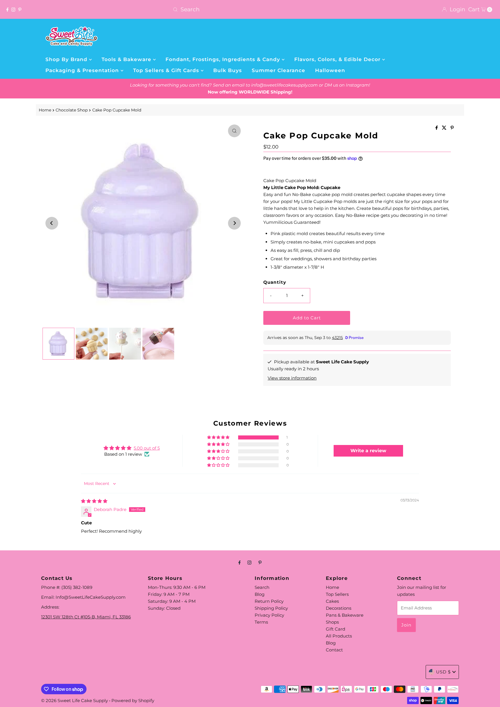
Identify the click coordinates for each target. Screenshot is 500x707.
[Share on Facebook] (437, 128)
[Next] (234, 223)
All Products (339, 636)
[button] (218, 437)
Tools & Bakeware (127, 59)
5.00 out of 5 (147, 448)
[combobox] (250, 9)
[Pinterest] (19, 10)
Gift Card (335, 629)
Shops (332, 622)
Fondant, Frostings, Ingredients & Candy (224, 59)
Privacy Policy (269, 615)
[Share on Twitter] (445, 128)
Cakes (332, 601)
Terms (261, 622)
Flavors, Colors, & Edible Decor (338, 59)
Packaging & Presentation (83, 70)
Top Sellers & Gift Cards (167, 70)
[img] (94, 501)
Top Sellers (337, 594)
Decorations (338, 608)
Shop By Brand (67, 59)
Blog (259, 594)
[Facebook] (7, 10)
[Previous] (51, 223)
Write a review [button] (368, 450)
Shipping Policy (271, 608)
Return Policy (269, 601)
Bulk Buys (227, 70)
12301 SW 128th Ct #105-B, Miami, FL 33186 (86, 617)
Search (262, 587)
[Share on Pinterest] (452, 128)
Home (45, 110)
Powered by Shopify (132, 700)
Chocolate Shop (72, 110)
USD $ (443, 672)
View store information (292, 378)
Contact (334, 650)
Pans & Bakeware (344, 615)
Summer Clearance (278, 70)
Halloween (330, 70)
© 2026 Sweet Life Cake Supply (74, 700)
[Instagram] (13, 10)
